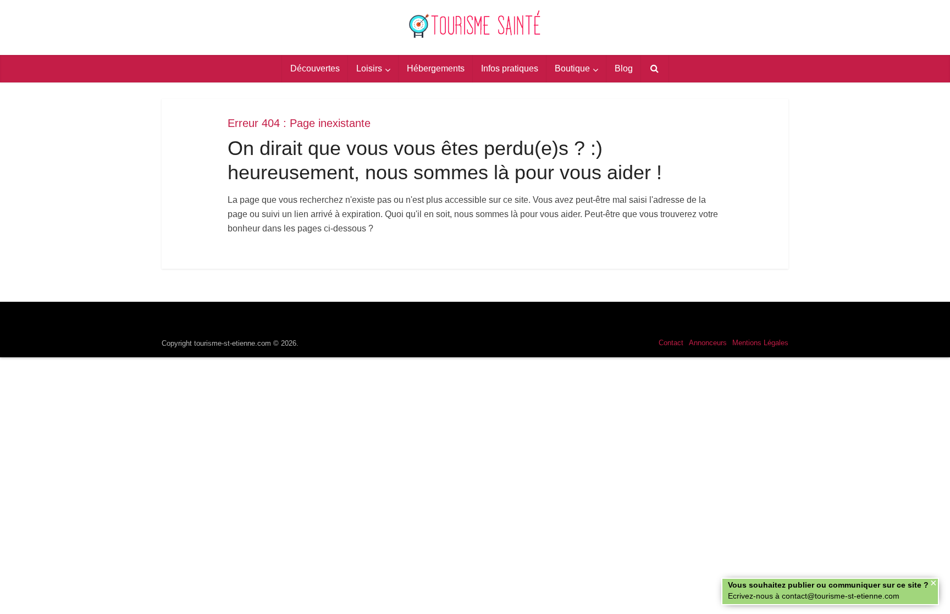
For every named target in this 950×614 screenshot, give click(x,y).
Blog (624, 68)
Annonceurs (708, 343)
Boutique (572, 68)
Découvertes (315, 68)
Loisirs (369, 68)
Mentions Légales (760, 343)
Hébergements (436, 68)
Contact (671, 343)
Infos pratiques (509, 68)
